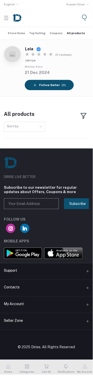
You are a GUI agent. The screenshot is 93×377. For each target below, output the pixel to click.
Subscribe (77, 204)
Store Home (16, 33)
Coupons (56, 33)
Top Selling (37, 33)
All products (76, 33)
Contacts (12, 287)
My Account (14, 304)
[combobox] (24, 127)
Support (10, 270)
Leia (29, 48)
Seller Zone (13, 320)
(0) (52, 85)
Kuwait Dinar (75, 4)
